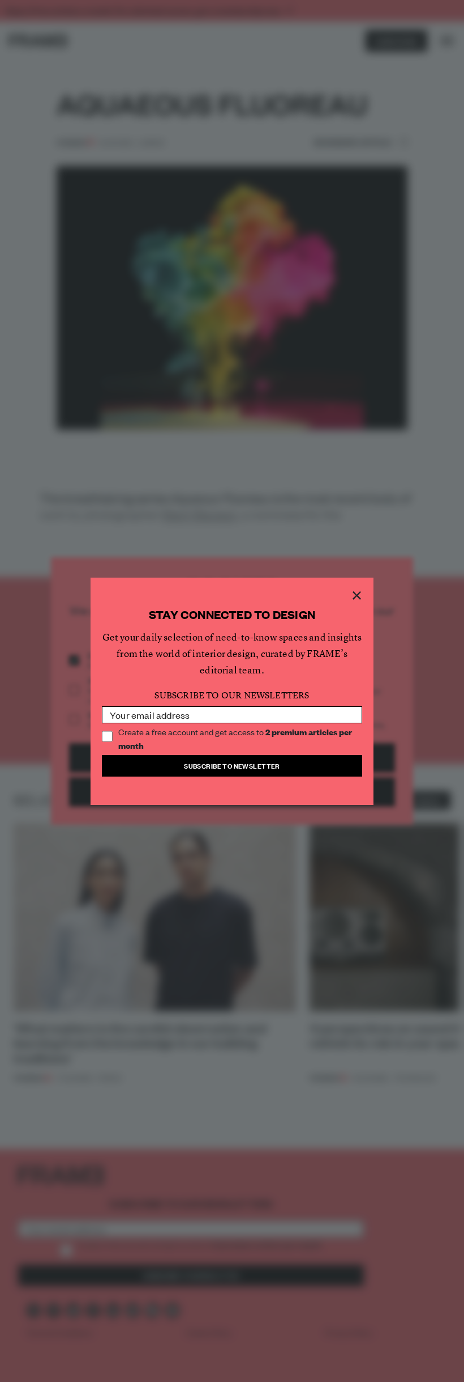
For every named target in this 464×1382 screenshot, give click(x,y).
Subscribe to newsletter (232, 765)
